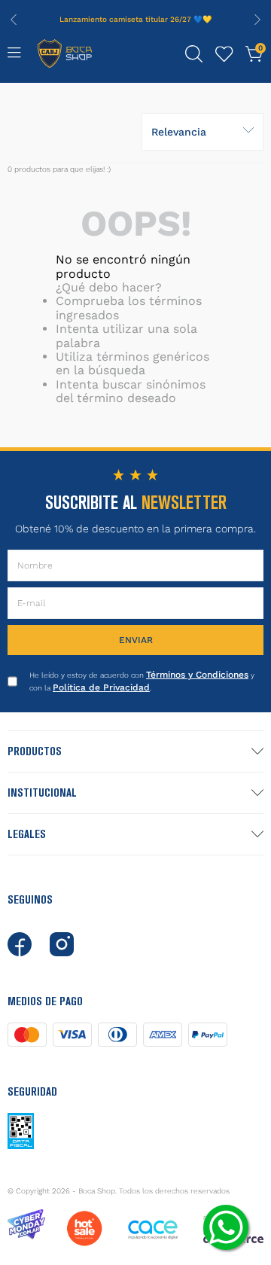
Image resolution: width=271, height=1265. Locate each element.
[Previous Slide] (14, 20)
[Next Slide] (257, 20)
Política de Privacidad (101, 687)
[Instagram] (62, 944)
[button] (194, 54)
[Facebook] (20, 944)
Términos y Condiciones (197, 674)
